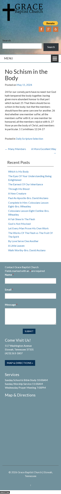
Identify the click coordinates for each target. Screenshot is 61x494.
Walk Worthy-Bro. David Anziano (27, 250)
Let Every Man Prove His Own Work (28, 228)
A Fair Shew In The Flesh (21, 219)
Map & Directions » (20, 362)
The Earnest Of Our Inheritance (25, 184)
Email (9, 289)
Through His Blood (18, 188)
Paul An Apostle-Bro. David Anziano (28, 198)
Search (6, 40)
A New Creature (17, 193)
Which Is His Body (18, 171)
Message (11, 304)
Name (9, 274)
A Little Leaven (16, 245)
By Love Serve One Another (23, 241)
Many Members (15, 148)
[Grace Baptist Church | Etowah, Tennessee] (22, 11)
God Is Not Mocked (19, 223)
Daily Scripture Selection (29, 138)
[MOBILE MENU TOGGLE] (55, 58)
